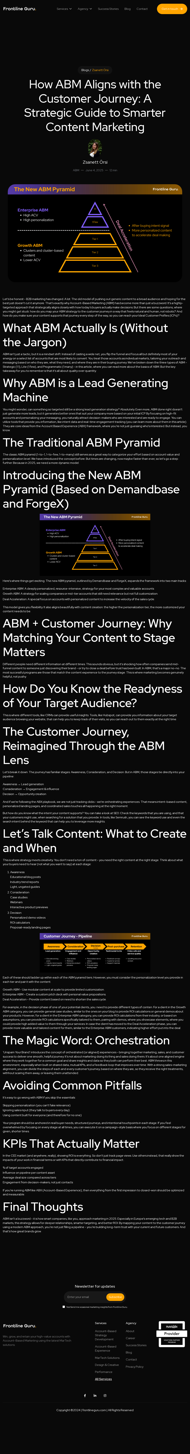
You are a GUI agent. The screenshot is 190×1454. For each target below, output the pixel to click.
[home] (16, 9)
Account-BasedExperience (105, 1349)
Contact (142, 9)
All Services (103, 1379)
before (80, 459)
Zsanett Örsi (100, 70)
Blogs (85, 70)
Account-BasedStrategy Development (105, 1335)
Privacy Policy (134, 1367)
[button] (64, 9)
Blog (128, 9)
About (130, 1331)
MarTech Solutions (107, 1358)
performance (103, 1372)
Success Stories (108, 9)
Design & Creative (107, 1365)
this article (85, 367)
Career (130, 1338)
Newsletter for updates (95, 1286)
